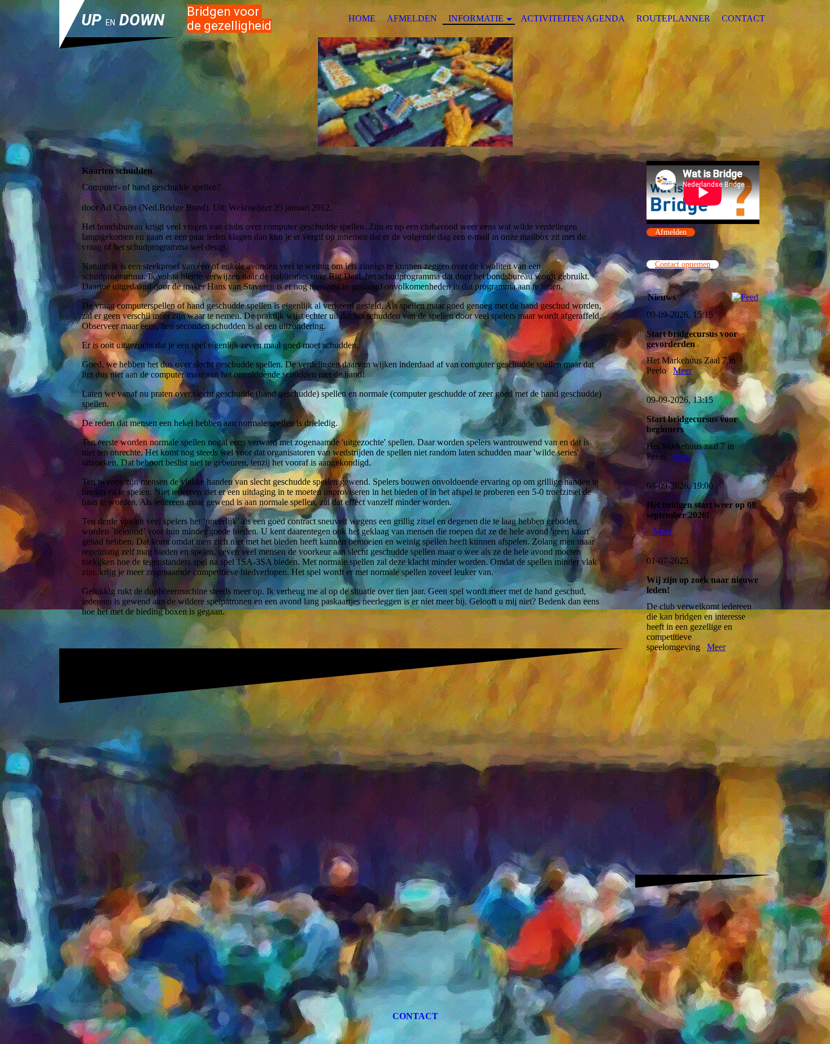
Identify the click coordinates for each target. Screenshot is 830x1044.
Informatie (476, 18)
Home (361, 18)
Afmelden (412, 18)
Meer (682, 370)
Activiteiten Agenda (573, 18)
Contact (743, 18)
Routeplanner (673, 18)
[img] (415, 92)
